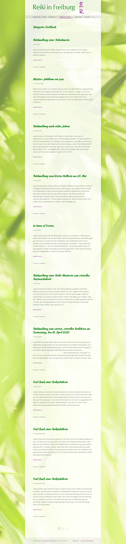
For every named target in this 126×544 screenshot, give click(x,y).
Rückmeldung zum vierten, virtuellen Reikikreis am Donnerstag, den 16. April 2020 (61, 330)
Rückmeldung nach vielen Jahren (51, 126)
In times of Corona (43, 226)
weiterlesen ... (38, 60)
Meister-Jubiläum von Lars (48, 79)
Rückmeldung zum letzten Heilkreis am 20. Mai (59, 176)
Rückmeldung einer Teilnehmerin (51, 40)
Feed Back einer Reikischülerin (50, 382)
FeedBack (42, 67)
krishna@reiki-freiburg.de (49, 541)
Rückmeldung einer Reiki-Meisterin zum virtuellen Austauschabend (61, 277)
